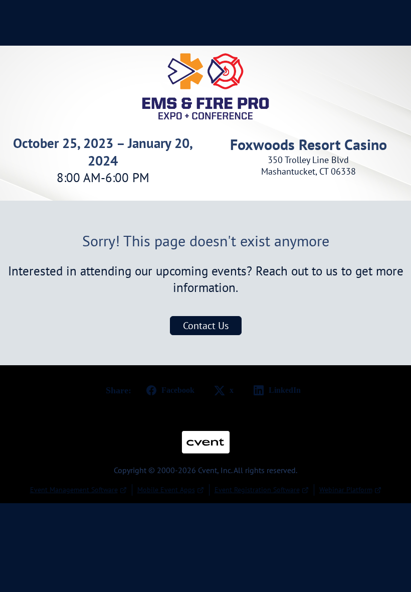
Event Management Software (74, 489)
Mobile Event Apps (166, 489)
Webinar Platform (345, 489)
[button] (168, 390)
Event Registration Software (257, 489)
